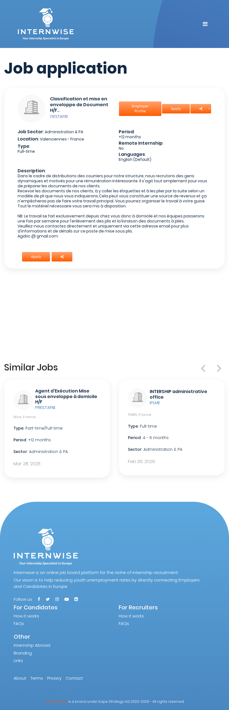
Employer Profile (140, 108)
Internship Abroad (32, 645)
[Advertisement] (114, 314)
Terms (36, 678)
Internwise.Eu (56, 701)
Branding (23, 653)
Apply (176, 108)
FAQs (19, 623)
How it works (26, 616)
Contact (74, 678)
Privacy (54, 678)
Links (18, 660)
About (20, 678)
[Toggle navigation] (205, 24)
